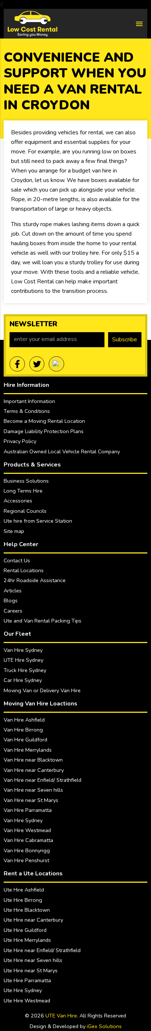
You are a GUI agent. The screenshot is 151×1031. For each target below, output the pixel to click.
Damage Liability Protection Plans (44, 431)
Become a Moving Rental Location (44, 421)
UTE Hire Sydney (23, 660)
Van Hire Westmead (27, 830)
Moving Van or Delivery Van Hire (42, 690)
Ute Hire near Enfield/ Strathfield (42, 950)
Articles (13, 590)
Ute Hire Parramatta (27, 980)
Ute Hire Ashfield (24, 889)
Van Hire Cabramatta (28, 840)
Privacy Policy (20, 441)
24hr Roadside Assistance (35, 580)
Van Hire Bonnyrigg (27, 850)
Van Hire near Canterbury (34, 770)
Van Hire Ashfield (24, 719)
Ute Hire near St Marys (31, 970)
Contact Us (17, 560)
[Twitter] (37, 364)
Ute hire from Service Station (38, 520)
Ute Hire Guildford (25, 930)
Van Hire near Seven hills (33, 790)
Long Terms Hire (23, 490)
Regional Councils (25, 511)
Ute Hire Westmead (27, 1000)
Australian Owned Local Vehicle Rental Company (62, 451)
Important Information (29, 401)
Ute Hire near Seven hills (33, 960)
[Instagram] (56, 364)
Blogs (11, 600)
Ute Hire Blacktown (27, 910)
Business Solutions (26, 480)
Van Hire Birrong (23, 729)
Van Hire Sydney (23, 650)
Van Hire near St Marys (31, 800)
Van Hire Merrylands (28, 750)
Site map (14, 531)
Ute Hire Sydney (23, 990)
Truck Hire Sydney (25, 670)
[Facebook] (17, 364)
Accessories (18, 500)
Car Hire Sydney (23, 680)
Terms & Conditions (27, 411)
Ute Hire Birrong (23, 900)
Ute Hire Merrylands (27, 940)
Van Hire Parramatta (28, 810)
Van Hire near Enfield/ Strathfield (42, 780)
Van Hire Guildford (25, 739)
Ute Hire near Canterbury (33, 919)
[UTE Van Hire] (32, 23)
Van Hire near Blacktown (33, 759)
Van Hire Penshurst (26, 860)
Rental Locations (24, 570)
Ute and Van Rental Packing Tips (42, 620)
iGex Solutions (104, 1026)
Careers (13, 610)
